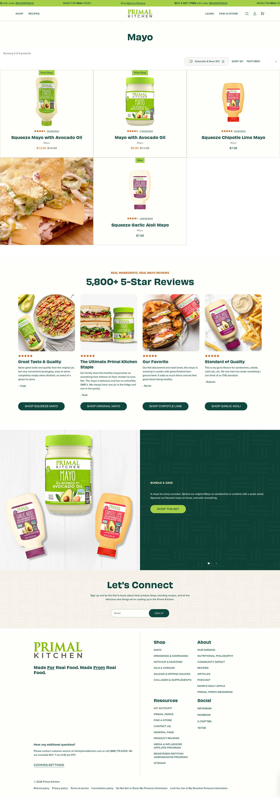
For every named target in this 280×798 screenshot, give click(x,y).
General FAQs (164, 732)
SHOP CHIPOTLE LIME (165, 406)
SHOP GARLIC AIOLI (226, 406)
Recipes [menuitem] (34, 13)
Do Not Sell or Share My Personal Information (142, 788)
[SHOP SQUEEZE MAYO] (46, 322)
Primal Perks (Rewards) (215, 691)
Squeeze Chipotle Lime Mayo (233, 97)
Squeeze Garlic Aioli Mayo (140, 185)
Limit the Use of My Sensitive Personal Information (199, 788)
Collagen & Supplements (172, 679)
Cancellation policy (102, 788)
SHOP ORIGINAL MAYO (103, 406)
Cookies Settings (49, 765)
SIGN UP (159, 613)
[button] (140, 135)
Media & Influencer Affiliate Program (168, 746)
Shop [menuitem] (19, 13)
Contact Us (162, 726)
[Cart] (262, 14)
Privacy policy (60, 788)
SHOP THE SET (168, 509)
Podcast (203, 679)
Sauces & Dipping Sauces (172, 673)
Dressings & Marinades (171, 655)
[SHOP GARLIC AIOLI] (233, 322)
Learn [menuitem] (209, 13)
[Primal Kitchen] (140, 13)
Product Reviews (166, 738)
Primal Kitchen (51, 782)
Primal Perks (163, 714)
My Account (163, 708)
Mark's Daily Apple (211, 685)
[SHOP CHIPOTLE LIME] (171, 322)
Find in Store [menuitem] (228, 13)
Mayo (158, 649)
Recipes (203, 667)
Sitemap (160, 763)
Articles (203, 673)
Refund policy (41, 788)
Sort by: (238, 61)
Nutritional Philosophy (215, 655)
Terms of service (79, 788)
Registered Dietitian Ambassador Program (171, 755)
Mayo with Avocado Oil (140, 97)
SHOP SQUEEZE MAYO (41, 406)
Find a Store (163, 720)
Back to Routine (136, 3)
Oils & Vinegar (164, 667)
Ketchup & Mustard (168, 661)
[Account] (255, 14)
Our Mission (206, 649)
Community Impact (211, 661)
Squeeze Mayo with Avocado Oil (47, 107)
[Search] (247, 14)
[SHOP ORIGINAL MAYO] (108, 322)
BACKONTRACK (25, 3)
